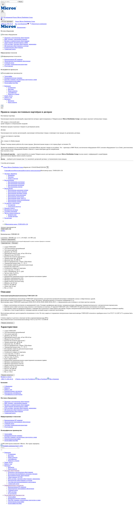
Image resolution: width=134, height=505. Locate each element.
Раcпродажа (8, 218)
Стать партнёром (7, 21)
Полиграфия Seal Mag (11, 83)
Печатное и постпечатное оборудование (16, 37)
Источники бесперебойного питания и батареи (22, 474)
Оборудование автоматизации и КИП (16, 42)
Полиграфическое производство (14, 495)
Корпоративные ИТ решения (13, 59)
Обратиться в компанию (39, 24)
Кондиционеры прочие (15, 187)
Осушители (11, 205)
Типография (8, 76)
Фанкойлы (11, 175)
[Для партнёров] (2, 11)
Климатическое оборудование (13, 47)
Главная (6, 170)
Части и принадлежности (12, 213)
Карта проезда (12, 102)
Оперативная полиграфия (12, 81)
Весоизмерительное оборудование (18, 475)
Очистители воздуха (14, 206)
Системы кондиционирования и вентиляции (22, 482)
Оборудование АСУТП (15, 477)
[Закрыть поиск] (3, 4)
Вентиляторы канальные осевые (18, 190)
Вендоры (11, 89)
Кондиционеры (9, 180)
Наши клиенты (12, 91)
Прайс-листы (8, 96)
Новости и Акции (13, 94)
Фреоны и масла (9, 208)
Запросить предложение (8, 239)
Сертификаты (12, 92)
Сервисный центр (10, 49)
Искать (21, 1)
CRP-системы (12, 492)
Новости (7, 388)
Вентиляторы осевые (14, 201)
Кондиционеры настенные (16, 182)
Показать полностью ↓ (7, 323)
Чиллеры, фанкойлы (10, 173)
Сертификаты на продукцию (13, 394)
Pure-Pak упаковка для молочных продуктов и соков (20, 79)
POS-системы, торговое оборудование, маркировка (20, 44)
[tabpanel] (67, 267)
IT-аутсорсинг (8, 66)
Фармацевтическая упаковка (13, 78)
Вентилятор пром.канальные (32, 170)
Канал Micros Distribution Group (23, 17)
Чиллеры (11, 177)
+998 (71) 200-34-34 (7, 24)
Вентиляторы (18, 170)
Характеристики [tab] (5, 243)
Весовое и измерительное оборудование (16, 41)
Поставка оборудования (11, 470)
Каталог (11, 170)
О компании (12, 87)
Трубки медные (13, 216)
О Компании (8, 386)
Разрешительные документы (13, 391)
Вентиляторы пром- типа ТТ (17, 198)
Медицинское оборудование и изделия (16, 46)
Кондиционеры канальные (16, 183)
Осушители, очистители (12, 203)
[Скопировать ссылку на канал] (47, 167)
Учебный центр (9, 63)
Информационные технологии (14, 485)
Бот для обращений (7, 17)
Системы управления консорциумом (15, 64)
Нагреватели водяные (11, 210)
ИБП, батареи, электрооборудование (15, 39)
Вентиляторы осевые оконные (17, 191)
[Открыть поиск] (2, 106)
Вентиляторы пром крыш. (16, 196)
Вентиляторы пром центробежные (19, 200)
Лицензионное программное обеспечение (17, 61)
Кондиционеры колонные (16, 185)
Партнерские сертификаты (12, 393)
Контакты (7, 99)
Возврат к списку (6, 377)
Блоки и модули (13, 178)
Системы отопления (10, 211)
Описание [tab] (14, 243)
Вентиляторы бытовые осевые (17, 193)
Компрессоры (12, 214)
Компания (7, 86)
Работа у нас (8, 97)
